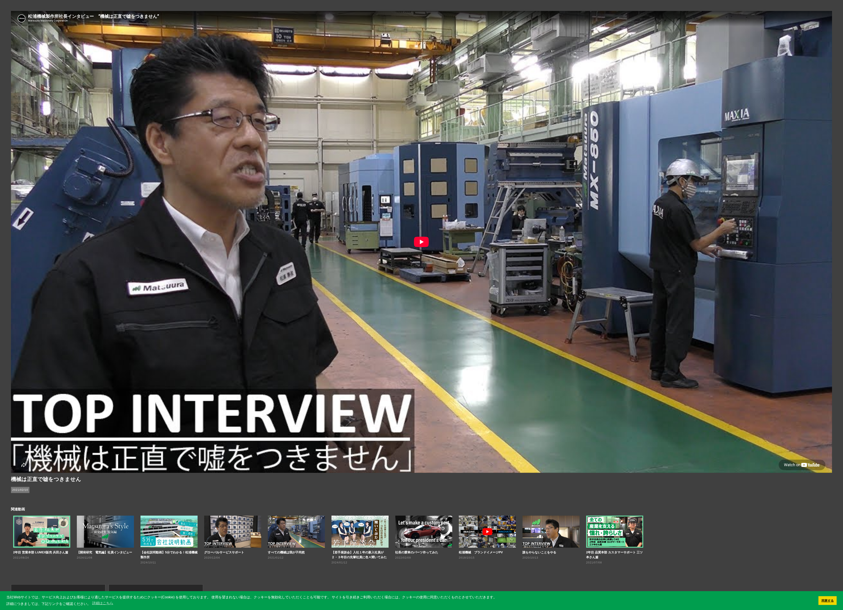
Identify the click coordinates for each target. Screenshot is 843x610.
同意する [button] (827, 600)
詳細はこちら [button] (102, 603)
